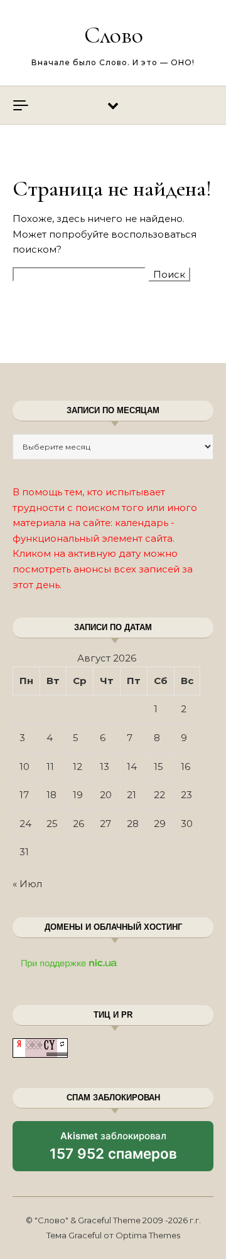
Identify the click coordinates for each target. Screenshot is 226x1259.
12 (77, 766)
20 (106, 795)
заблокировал (113, 1150)
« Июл (27, 884)
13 (104, 766)
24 (25, 824)
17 (24, 795)
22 (159, 795)
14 (132, 766)
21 (131, 795)
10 (24, 766)
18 (51, 795)
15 (158, 766)
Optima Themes (148, 1235)
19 (78, 795)
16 (185, 766)
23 (186, 795)
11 (50, 766)
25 (52, 824)
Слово (113, 35)
